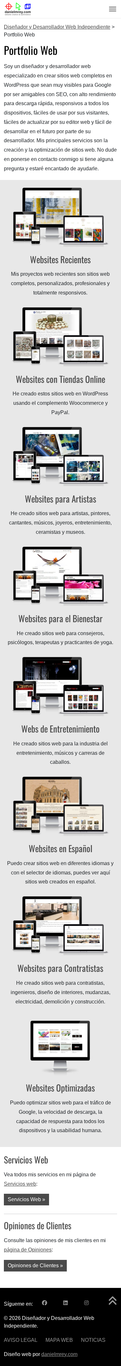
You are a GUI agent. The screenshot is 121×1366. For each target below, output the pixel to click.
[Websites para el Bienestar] (60, 576)
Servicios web (20, 1184)
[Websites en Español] (60, 806)
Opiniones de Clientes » (35, 1265)
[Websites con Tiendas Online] (60, 336)
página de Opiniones (28, 1249)
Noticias (93, 1340)
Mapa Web (59, 1340)
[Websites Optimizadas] (60, 1045)
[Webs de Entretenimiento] (60, 686)
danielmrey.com (59, 1354)
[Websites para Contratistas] (60, 925)
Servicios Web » (26, 1199)
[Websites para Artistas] (60, 456)
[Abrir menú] (110, 9)
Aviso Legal (20, 1340)
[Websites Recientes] (60, 216)
